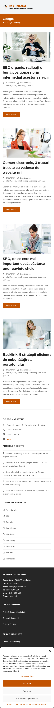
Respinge (27, 691)
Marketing (21, 86)
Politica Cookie (12, 704)
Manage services (27, 676)
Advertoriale (11, 510)
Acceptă (27, 683)
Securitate (42, 277)
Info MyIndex (11, 86)
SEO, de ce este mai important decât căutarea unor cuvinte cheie (24, 264)
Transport (10, 559)
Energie (9, 522)
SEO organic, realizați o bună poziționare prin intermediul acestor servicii (26, 72)
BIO (7, 516)
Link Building (25, 83)
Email (9, 439)
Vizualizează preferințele (27, 698)
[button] (49, 650)
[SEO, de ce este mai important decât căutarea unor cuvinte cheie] (27, 238)
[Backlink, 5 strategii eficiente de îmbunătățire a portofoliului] (27, 334)
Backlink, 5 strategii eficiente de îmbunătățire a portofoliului (27, 359)
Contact (44, 704)
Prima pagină (8, 22)
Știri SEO (30, 86)
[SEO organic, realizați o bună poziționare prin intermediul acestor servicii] (27, 47)
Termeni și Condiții (11, 618)
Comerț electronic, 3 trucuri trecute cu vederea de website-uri (26, 167)
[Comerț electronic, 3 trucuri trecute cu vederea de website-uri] (27, 143)
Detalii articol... (11, 114)
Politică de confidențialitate (30, 704)
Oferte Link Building (11, 642)
